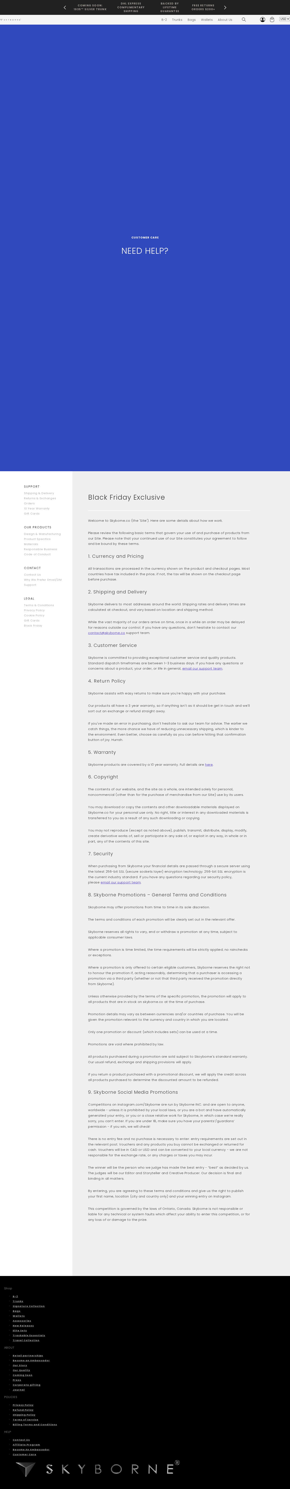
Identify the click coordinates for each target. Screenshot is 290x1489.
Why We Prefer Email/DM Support (43, 582)
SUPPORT (32, 486)
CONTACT (32, 568)
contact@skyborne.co (106, 633)
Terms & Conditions (39, 605)
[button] (244, 19)
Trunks (18, 1301)
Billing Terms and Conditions (35, 1424)
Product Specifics (37, 539)
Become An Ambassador (31, 1449)
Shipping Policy (24, 1414)
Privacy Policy (34, 610)
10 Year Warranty (37, 508)
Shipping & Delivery (39, 493)
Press (17, 1380)
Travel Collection (26, 1340)
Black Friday (33, 626)
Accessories (22, 1320)
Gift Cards (32, 514)
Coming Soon (22, 1375)
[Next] (225, 7)
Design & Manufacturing (42, 534)
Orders (29, 503)
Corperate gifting (27, 1385)
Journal (19, 1389)
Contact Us (32, 575)
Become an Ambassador (31, 1360)
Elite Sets (20, 1330)
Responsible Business (40, 549)
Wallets (19, 1316)
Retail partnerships (28, 1355)
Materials (31, 544)
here (209, 764)
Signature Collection (29, 1306)
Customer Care (24, 1454)
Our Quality (21, 1370)
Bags (17, 1311)
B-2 (15, 1296)
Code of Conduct (37, 554)
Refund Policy (23, 1410)
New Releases (23, 1325)
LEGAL (29, 598)
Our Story (20, 1365)
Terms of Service (25, 1419)
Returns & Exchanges (40, 498)
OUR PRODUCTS (38, 527)
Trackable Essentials (29, 1335)
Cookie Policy (34, 615)
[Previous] (64, 7)
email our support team (202, 668)
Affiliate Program (26, 1444)
